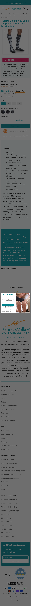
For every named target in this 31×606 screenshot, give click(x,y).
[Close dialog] (29, 294)
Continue (8, 304)
